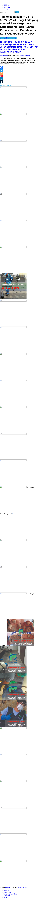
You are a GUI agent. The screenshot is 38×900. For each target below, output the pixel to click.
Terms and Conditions (10, 894)
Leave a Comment (24, 56)
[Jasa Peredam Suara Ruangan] (13, 808)
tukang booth (4, 56)
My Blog (7, 887)
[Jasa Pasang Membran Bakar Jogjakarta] (13, 354)
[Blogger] (19, 73)
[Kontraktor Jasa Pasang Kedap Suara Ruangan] (13, 861)
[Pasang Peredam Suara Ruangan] (24, 514)
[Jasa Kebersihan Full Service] (13, 728)
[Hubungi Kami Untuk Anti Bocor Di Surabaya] (13, 221)
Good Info (7, 7)
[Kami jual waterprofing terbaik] (13, 88)
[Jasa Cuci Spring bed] (13, 699)
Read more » (4, 84)
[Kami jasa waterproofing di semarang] (13, 381)
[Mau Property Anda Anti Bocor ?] (13, 461)
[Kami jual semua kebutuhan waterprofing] (13, 487)
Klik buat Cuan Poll (5, 85)
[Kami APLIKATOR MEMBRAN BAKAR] (13, 301)
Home (5, 4)
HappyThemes (22, 887)
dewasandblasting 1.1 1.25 (8, 38)
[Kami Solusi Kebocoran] (13, 299)
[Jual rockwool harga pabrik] (13, 594)
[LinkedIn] (19, 78)
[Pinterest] (19, 76)
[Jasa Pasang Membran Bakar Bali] (13, 167)
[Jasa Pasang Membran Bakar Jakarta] (13, 247)
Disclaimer (7, 896)
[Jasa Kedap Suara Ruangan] (13, 755)
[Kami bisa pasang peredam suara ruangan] (13, 567)
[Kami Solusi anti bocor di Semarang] (13, 434)
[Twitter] (19, 70)
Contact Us (7, 9)
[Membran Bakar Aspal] (13, 141)
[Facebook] (19, 67)
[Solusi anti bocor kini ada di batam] (13, 407)
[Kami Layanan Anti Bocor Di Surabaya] (13, 328)
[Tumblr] (19, 81)
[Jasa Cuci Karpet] (13, 672)
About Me (7, 5)
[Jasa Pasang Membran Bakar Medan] (13, 194)
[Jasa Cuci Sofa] (20, 645)
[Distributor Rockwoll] (13, 540)
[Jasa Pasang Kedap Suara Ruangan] (13, 781)
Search (17, 12)
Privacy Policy (8, 892)
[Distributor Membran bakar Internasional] (13, 114)
